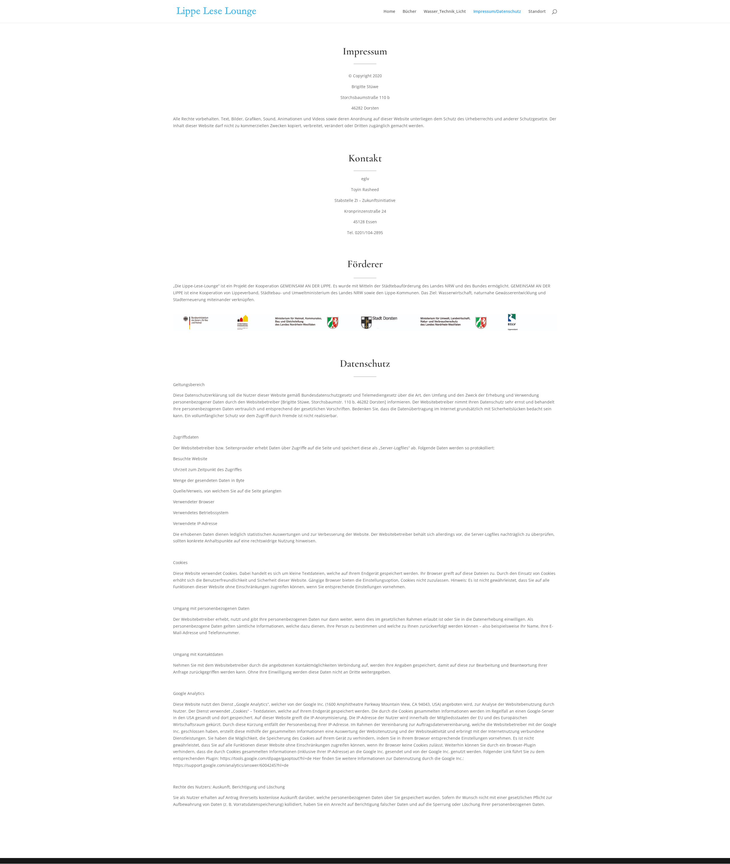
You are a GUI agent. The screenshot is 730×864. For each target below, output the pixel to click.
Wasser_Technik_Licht (445, 11)
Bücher (409, 11)
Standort (537, 11)
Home (389, 11)
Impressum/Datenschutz (497, 11)
